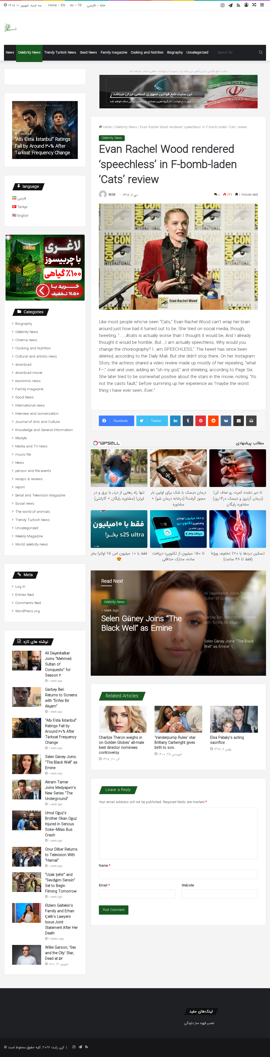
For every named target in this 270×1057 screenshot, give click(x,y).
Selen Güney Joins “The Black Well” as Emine (141, 624)
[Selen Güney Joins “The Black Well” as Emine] (26, 764)
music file (23, 454)
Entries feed (24, 595)
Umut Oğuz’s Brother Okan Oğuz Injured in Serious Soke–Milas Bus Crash (61, 824)
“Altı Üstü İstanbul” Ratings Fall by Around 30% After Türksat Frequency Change (42, 146)
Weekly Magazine (29, 536)
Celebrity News (29, 52)
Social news (24, 503)
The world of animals (32, 512)
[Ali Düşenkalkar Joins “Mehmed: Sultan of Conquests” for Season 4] (26, 660)
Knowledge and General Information (44, 430)
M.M (112, 194)
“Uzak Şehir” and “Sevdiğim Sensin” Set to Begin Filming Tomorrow (61, 883)
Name (104, 865)
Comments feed (28, 603)
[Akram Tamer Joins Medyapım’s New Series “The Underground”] (26, 789)
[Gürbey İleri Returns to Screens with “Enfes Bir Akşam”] (26, 697)
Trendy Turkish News (60, 52)
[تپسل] (8, 237)
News (10, 52)
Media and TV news (31, 446)
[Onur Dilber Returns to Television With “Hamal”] (26, 857)
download (23, 365)
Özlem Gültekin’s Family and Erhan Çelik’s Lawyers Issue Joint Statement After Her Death (61, 919)
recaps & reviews (29, 479)
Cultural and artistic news (36, 356)
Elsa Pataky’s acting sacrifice (227, 740)
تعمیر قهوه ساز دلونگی (199, 1023)
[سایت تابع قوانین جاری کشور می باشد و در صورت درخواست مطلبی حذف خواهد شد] (178, 91)
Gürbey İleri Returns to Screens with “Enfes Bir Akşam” (61, 698)
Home (107, 127)
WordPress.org (27, 611)
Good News (88, 52)
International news (30, 405)
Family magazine (114, 52)
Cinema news (26, 340)
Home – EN (56, 5)
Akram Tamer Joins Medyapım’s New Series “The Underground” (60, 790)
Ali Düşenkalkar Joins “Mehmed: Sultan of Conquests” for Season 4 (58, 664)
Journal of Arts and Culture (37, 422)
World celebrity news (31, 544)
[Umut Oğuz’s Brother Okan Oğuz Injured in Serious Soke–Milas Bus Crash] (26, 820)
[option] (178, 623)
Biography (175, 52)
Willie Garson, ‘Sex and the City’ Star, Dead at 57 (60, 953)
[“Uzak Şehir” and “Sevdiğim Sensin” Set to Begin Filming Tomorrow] (26, 882)
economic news (28, 381)
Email (104, 885)
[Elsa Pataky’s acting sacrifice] (234, 719)
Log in (20, 587)
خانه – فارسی (96, 5)
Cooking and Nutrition (147, 52)
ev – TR (76, 5)
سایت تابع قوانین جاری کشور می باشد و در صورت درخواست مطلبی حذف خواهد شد (178, 71)
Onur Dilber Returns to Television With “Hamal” (61, 855)
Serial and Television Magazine (40, 495)
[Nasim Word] (10, 27)
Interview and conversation (37, 414)
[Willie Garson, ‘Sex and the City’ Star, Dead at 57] (26, 955)
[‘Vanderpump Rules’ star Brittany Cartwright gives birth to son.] (178, 719)
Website (188, 885)
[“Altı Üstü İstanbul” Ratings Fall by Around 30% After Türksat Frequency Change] (26, 728)
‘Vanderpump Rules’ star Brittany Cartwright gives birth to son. (175, 743)
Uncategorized (197, 52)
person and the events (33, 471)
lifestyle (21, 438)
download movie (28, 373)
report (20, 487)
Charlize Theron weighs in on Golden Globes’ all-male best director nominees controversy (121, 745)
